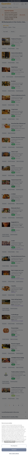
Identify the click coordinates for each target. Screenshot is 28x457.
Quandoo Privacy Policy (10, 441)
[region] (14, 438)
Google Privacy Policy (19, 441)
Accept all (14, 449)
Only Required (14, 445)
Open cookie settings (14, 453)
